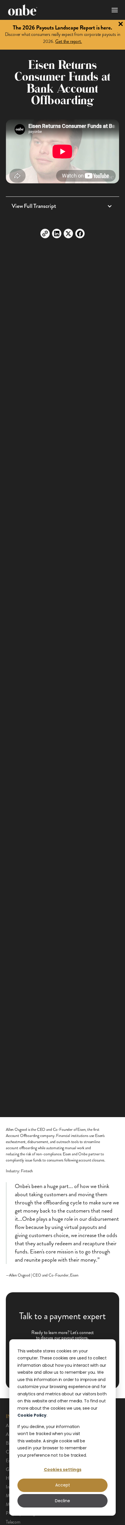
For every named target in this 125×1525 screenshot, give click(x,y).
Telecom (13, 1522)
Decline (62, 1501)
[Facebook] (80, 233)
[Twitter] (68, 233)
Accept (62, 1485)
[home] (23, 9)
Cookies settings (62, 1469)
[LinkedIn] (56, 233)
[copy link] (45, 233)
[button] (113, 10)
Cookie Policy (32, 1415)
